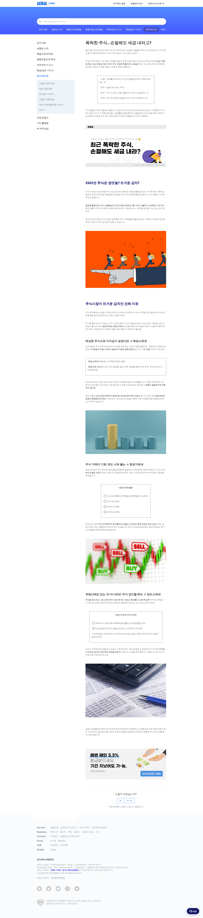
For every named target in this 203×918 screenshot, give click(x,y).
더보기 (42, 110)
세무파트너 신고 (114, 29)
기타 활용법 (42, 123)
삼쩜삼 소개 (56, 29)
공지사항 (43, 29)
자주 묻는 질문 (119, 3)
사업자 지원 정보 (46, 99)
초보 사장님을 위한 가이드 (51, 104)
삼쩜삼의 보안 (137, 3)
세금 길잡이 (42, 117)
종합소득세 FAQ (73, 29)
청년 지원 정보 (45, 89)
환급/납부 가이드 (134, 29)
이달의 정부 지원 (46, 83)
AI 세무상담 (43, 128)
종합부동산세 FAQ (93, 29)
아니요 (129, 800)
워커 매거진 (151, 29)
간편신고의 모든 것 (156, 3)
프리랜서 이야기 (46, 94)
